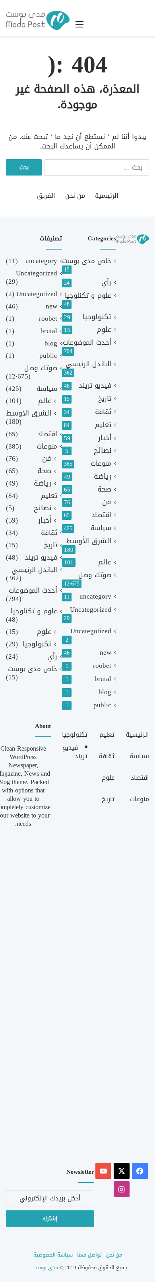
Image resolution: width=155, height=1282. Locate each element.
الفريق (46, 195)
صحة (104, 489)
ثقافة (103, 412)
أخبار (104, 438)
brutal (103, 679)
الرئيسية (106, 195)
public (102, 705)
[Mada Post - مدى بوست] (38, 20)
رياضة (102, 476)
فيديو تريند (95, 385)
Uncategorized (90, 609)
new (105, 652)
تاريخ (104, 398)
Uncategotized (90, 631)
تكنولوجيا (96, 317)
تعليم (103, 425)
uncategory (95, 596)
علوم (104, 330)
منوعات (101, 463)
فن (106, 502)
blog (105, 692)
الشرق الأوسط (88, 541)
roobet (102, 665)
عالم (104, 562)
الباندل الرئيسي (88, 364)
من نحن (75, 195)
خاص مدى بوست (86, 261)
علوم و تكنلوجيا (88, 295)
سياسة (101, 528)
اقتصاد (101, 515)
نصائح (102, 451)
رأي (106, 282)
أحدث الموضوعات (87, 342)
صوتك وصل (94, 575)
